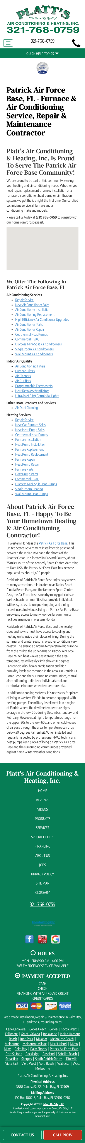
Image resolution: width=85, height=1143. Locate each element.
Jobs (42, 865)
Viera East (11, 1063)
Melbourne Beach (62, 1039)
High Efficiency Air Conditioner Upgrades (42, 319)
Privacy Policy (42, 874)
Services (42, 827)
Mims (7, 1049)
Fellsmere (11, 1034)
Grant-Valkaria (30, 1034)
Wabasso (63, 1063)
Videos (42, 809)
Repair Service (24, 300)
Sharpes (26, 1059)
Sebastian (11, 1059)
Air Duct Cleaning (26, 407)
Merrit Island (58, 1044)
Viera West (29, 1063)
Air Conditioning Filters (30, 366)
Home (42, 791)
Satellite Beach (67, 1054)
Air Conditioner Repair (29, 329)
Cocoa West (68, 1029)
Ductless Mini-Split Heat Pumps (36, 484)
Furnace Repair (25, 459)
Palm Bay (21, 1049)
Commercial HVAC (27, 339)
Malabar (41, 1039)
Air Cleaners (23, 376)
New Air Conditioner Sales (32, 305)
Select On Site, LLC (53, 1104)
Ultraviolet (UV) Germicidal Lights (37, 396)
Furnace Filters (25, 371)
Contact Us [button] (22, 1135)
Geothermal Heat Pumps (31, 334)
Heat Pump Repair (27, 464)
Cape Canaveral (16, 1029)
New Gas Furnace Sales (30, 425)
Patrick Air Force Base (53, 543)
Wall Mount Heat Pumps (31, 494)
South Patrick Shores (48, 1059)
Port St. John (14, 1054)
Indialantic (50, 1034)
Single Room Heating (29, 489)
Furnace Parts (24, 469)
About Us (42, 855)
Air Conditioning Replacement (34, 314)
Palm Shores (38, 1049)
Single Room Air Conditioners (34, 349)
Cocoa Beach (37, 1029)
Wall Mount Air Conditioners (34, 354)
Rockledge (32, 1054)
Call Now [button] (63, 1135)
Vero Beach (46, 1063)
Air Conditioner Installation (32, 309)
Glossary (42, 892)
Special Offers (42, 837)
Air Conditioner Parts (29, 324)
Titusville (71, 1059)
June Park (26, 1039)
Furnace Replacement (29, 449)
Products (42, 818)
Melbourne (12, 1044)
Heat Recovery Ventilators (32, 391)
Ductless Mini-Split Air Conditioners (38, 344)
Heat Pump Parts (26, 474)
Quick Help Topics (40, 53)
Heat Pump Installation (30, 444)
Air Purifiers (23, 381)
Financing (42, 846)
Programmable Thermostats (34, 386)
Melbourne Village (35, 1044)
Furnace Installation (28, 439)
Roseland (48, 1054)
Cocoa (53, 1029)
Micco (74, 1044)
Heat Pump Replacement (31, 454)
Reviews (42, 800)
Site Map (42, 883)
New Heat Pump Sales (29, 430)
